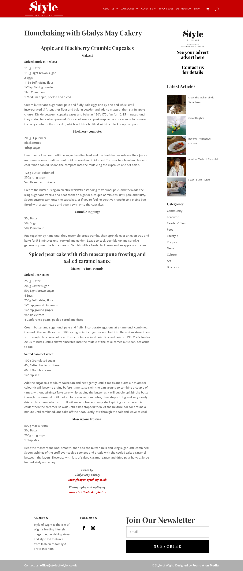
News (170, 248)
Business (173, 267)
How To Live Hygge (199, 179)
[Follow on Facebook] (84, 528)
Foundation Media (206, 565)
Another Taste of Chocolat (203, 159)
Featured (173, 217)
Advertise (147, 9)
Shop (197, 9)
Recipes (172, 242)
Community (174, 211)
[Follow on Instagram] (93, 528)
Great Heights (196, 118)
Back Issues (166, 9)
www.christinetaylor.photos (87, 492)
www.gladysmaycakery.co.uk (87, 479)
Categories (128, 9)
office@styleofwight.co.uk (58, 565)
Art (169, 261)
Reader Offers (176, 223)
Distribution (183, 9)
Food (170, 229)
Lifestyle (172, 236)
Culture (172, 254)
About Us (108, 9)
